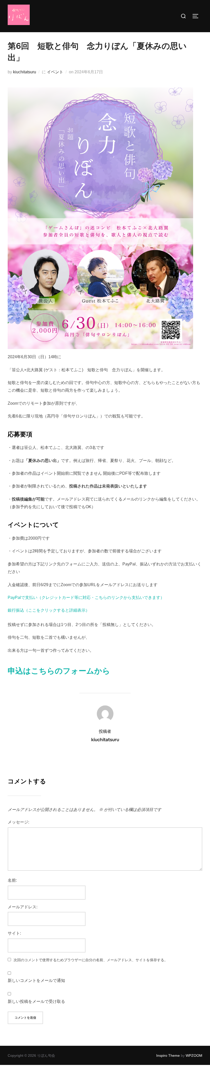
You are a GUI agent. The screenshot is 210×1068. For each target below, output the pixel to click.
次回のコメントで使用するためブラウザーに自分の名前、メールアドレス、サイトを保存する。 (91, 960)
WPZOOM (194, 1055)
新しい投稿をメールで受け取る (36, 1001)
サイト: (14, 933)
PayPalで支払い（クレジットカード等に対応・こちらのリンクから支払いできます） (86, 597)
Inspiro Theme (168, 1055)
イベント (55, 72)
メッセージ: (18, 822)
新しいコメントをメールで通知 (36, 980)
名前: (12, 880)
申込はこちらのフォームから (59, 671)
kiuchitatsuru (24, 72)
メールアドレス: (22, 907)
